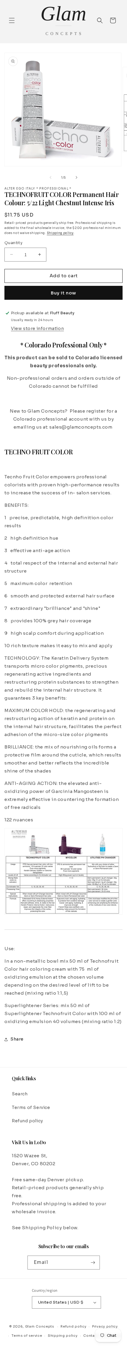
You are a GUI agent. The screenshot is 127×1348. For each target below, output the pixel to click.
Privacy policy (105, 1326)
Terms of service (27, 1335)
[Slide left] (50, 177)
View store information (37, 328)
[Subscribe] (93, 1263)
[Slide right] (76, 177)
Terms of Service (31, 1107)
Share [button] (17, 1039)
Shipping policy (60, 233)
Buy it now (63, 293)
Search (20, 1094)
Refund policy (27, 1120)
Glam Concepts (39, 1326)
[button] (11, 20)
